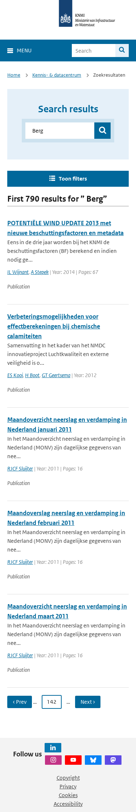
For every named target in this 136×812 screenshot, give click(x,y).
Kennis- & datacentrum (56, 75)
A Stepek (40, 271)
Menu (24, 50)
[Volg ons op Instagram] (53, 760)
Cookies (68, 795)
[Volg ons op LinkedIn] (53, 748)
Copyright (68, 777)
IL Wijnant (18, 271)
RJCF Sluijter (20, 468)
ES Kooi (15, 375)
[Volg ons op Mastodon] (113, 760)
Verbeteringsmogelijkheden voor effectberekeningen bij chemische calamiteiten (53, 326)
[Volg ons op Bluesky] (93, 760)
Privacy (68, 786)
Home (13, 75)
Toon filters (73, 178)
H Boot (32, 375)
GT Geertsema (56, 375)
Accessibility (68, 803)
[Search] (122, 50)
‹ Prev (19, 701)
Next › (88, 701)
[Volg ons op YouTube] (73, 760)
